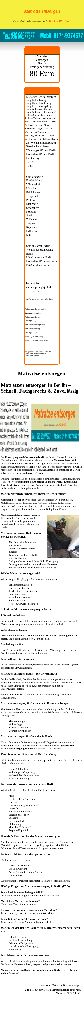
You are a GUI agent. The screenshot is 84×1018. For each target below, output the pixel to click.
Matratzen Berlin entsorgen (41, 96)
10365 (29, 165)
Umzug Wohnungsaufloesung (38, 109)
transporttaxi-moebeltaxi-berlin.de (38, 352)
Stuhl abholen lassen (48, 139)
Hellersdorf (32, 231)
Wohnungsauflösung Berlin (41, 150)
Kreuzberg (32, 203)
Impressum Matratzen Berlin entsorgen (60, 985)
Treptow (31, 223)
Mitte (29, 235)
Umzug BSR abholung (35, 100)
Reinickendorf (34, 192)
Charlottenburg (34, 176)
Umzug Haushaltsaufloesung (38, 103)
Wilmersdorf (33, 184)
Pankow (30, 200)
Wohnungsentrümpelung (34, 337)
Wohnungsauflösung (32, 317)
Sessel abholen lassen (37, 146)
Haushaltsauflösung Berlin (40, 154)
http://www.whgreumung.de (35, 353)
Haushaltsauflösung (32, 329)
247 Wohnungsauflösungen (41, 142)
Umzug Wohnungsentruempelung (40, 112)
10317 (29, 161)
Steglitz (30, 215)
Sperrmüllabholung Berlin (46, 969)
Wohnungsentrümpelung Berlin (36, 340)
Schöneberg (32, 207)
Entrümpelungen (31, 333)
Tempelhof (32, 196)
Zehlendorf (32, 219)
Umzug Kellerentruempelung (38, 106)
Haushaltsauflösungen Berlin (42, 261)
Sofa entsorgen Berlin (38, 245)
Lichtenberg (32, 158)
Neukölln (31, 211)
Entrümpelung (30, 321)
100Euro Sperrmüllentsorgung (39, 115)
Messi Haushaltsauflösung (37, 121)
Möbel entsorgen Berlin (39, 257)
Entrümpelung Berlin (38, 265)
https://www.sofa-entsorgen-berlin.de (39, 299)
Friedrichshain (34, 180)
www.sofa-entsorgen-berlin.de (34, 292)
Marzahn (31, 188)
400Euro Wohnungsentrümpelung (40, 118)
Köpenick (31, 227)
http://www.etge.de (32, 355)
